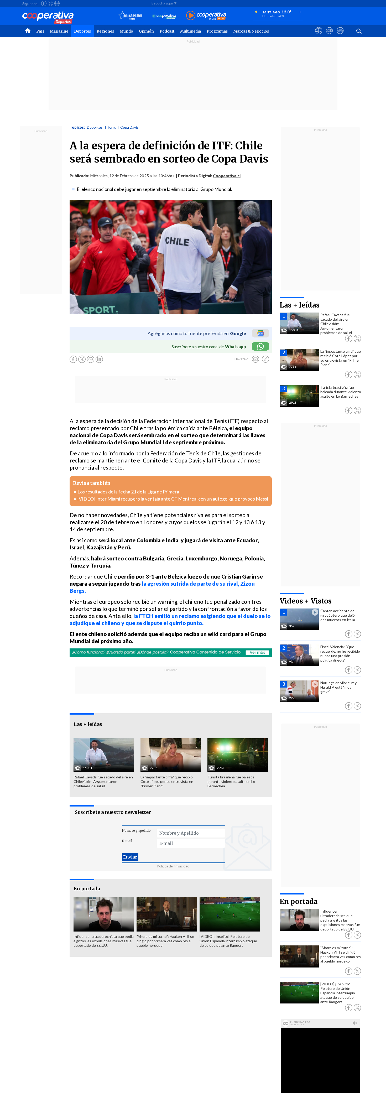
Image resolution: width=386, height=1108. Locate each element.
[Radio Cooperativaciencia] (164, 15)
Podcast (167, 31)
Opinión (146, 31)
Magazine (59, 31)
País (40, 31)
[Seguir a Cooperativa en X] (50, 3)
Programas (217, 31)
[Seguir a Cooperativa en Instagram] (57, 3)
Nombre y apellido (136, 831)
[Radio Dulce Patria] (130, 16)
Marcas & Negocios (251, 31)
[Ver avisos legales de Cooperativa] (318, 35)
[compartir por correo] (255, 359)
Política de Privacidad (173, 866)
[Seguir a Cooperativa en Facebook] (43, 3)
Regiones (105, 31)
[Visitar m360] (329, 35)
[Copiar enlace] (265, 359)
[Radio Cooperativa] (206, 16)
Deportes (82, 31)
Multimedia (190, 31)
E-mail (127, 841)
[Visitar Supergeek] (340, 35)
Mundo (126, 31)
